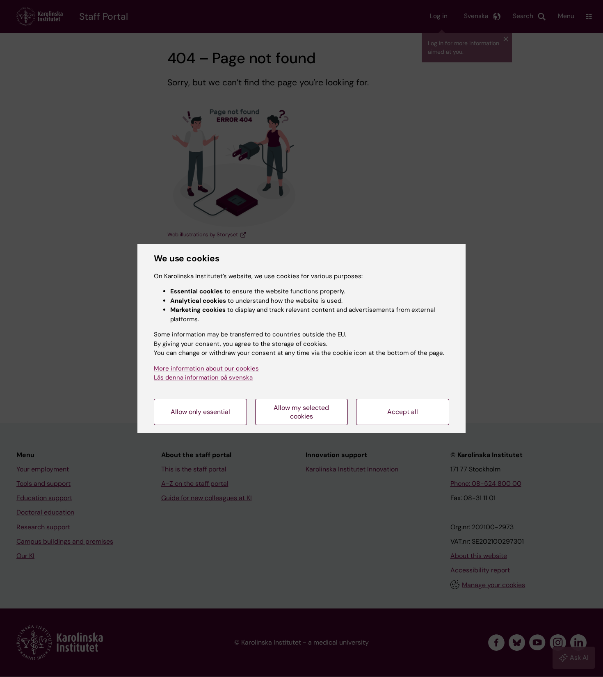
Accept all (402, 411)
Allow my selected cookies (301, 412)
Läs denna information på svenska (203, 377)
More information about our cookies (206, 368)
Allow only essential (200, 411)
